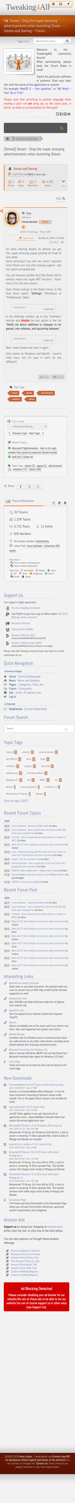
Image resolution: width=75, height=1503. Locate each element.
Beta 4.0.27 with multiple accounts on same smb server (38, 844)
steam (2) (30, 466)
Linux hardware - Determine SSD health (30, 826)
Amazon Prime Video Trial (24, 1268)
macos (31, 399)
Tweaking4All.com (43, 1456)
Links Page (14, 1061)
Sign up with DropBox (22, 629)
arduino (26, 752)
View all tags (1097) (16, 801)
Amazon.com (55, 1227)
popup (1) (42, 466)
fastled (39, 794)
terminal (45, 766)
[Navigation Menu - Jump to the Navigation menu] (68, 4)
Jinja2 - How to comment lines (26, 859)
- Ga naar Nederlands (28, 709)
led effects (11, 759)
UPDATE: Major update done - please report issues (35, 870)
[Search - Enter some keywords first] (67, 41)
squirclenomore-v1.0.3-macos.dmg (26, 1107)
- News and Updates (24, 681)
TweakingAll (28, 7)
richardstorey (42, 541)
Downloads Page (17, 1200)
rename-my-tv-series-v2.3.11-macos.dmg (30, 1144)
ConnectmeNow (35, 773)
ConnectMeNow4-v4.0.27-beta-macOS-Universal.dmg (36, 1085)
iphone (9, 787)
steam (14, 393)
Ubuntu (12, 1022)
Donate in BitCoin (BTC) (24, 635)
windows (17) (20, 469)
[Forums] (7, 139)
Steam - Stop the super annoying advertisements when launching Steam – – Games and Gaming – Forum (35, 20)
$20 (14, 617)
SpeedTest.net (16, 1010)
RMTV (42, 780)
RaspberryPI (12, 780)
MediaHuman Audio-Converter (24, 983)
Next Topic (35, 433)
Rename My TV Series (17, 794)
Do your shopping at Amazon (26, 608)
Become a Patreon (21, 623)
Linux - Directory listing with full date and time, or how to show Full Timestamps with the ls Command (39, 853)
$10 (65, 614)
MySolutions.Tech (18, 998)
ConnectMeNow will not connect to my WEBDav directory (39, 874)
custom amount (27, 617)
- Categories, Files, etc (26, 685)
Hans (30, 174)
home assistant (29, 787)
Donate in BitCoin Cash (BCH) (27, 643)
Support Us (38, 1307)
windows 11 (51, 787)
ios (56, 780)
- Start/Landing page (24, 677)
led (28, 780)
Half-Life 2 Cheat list (22, 457)
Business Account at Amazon (26, 1254)
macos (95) (35, 469)
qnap (42, 759)
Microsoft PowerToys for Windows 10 (28, 1050)
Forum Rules (59, 66)
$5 (60, 614)
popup (29, 393)
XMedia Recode (16, 1034)
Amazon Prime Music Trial (24, 1264)
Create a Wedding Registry (24, 1271)
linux (28, 759)
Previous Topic (19, 433)
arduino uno (12, 773)
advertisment (47, 393)
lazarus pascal (46, 752)
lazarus (28, 766)
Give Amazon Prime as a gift (25, 1261)
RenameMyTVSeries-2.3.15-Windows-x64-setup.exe (35, 1125)
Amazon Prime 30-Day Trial (24, 1257)
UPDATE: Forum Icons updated (26, 882)
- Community (20, 689)
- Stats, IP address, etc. (25, 693)
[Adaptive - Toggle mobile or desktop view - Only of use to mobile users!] (61, 4)
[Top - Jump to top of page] (53, 4)
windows (16, 399)
